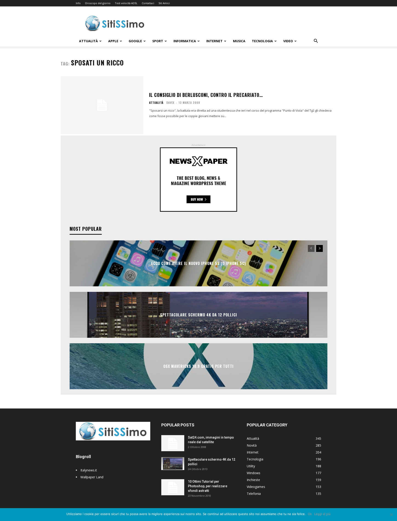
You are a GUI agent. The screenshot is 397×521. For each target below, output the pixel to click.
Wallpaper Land (91, 477)
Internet (214, 41)
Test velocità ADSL (126, 3)
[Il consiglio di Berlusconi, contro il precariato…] (102, 105)
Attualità (88, 41)
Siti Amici (164, 3)
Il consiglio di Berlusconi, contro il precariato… (206, 94)
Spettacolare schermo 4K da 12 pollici (198, 315)
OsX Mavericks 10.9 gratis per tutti (198, 366)
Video (288, 41)
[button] (315, 41)
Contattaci (148, 3)
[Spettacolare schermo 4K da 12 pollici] (172, 463)
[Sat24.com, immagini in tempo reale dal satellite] (172, 443)
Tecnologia (262, 41)
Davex (170, 102)
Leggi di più (322, 514)
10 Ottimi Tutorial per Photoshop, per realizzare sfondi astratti (207, 486)
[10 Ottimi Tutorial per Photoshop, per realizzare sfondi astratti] (172, 487)
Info (78, 3)
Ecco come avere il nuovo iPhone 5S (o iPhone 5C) (198, 263)
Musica (239, 41)
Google (135, 41)
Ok (310, 514)
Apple (113, 41)
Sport (157, 41)
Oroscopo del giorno (98, 3)
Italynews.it (88, 470)
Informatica (184, 41)
